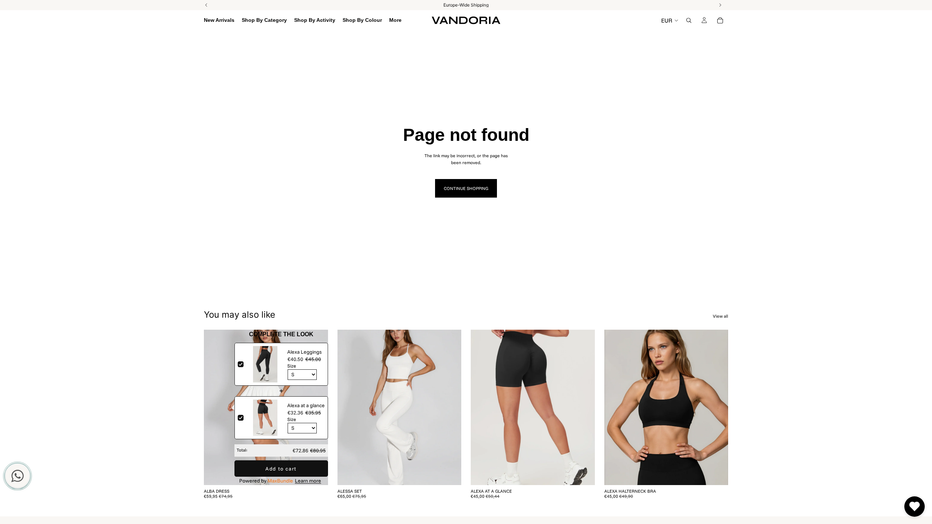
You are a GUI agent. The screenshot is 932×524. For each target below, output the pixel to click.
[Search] (689, 20)
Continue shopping (466, 188)
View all (720, 316)
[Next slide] (317, 408)
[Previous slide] (215, 408)
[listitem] (395, 20)
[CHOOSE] (316, 473)
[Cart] (720, 20)
